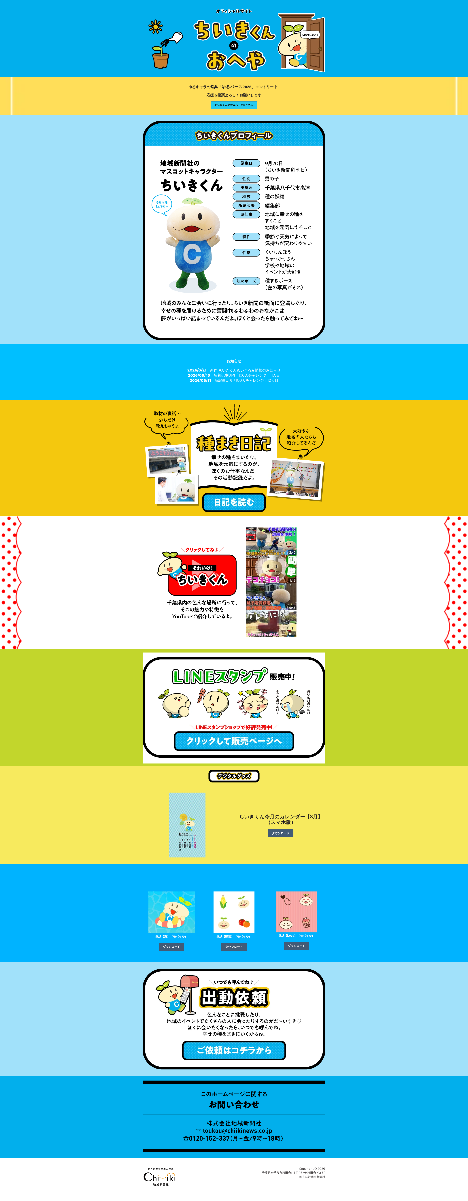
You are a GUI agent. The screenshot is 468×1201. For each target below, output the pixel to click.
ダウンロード (281, 833)
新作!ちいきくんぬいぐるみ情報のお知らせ (245, 370)
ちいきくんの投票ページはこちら (234, 105)
